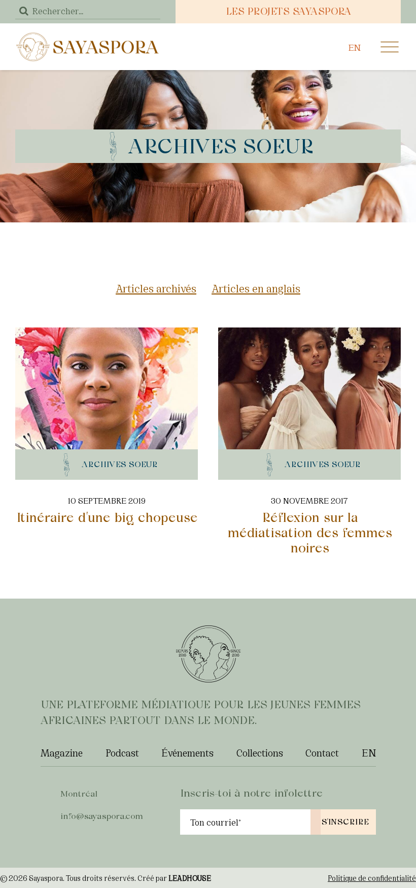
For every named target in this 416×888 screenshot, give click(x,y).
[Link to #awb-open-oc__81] (389, 46)
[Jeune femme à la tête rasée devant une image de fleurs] (106, 332)
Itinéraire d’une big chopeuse (106, 517)
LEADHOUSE (189, 877)
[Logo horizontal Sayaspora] (87, 35)
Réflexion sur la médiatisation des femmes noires (309, 532)
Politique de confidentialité (372, 877)
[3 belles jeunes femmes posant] (309, 332)
